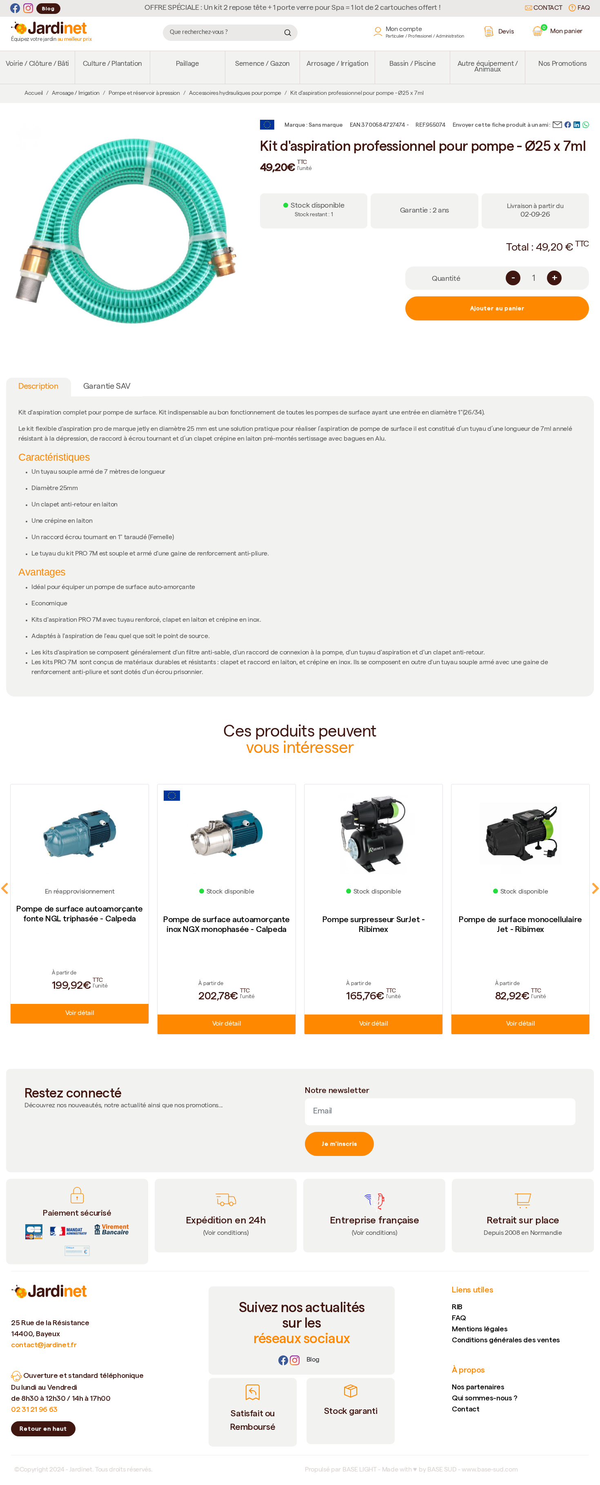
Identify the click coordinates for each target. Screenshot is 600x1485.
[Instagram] (28, 8)
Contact (547, 8)
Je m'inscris (339, 1143)
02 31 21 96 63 (34, 1409)
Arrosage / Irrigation (337, 64)
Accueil (33, 93)
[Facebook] (15, 8)
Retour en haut (43, 1428)
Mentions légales (479, 1329)
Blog (48, 8)
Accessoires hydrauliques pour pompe (235, 93)
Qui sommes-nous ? (485, 1398)
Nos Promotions (562, 64)
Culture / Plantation (112, 64)
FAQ (583, 8)
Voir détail (79, 1013)
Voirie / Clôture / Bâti (37, 64)
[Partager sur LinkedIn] (576, 124)
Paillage (187, 64)
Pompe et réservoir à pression (144, 93)
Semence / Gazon (262, 64)
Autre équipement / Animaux (488, 67)
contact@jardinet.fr (43, 1344)
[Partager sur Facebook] (567, 124)
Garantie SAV (107, 387)
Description (38, 387)
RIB (457, 1306)
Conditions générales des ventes (506, 1340)
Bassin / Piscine (412, 64)
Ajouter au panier (497, 308)
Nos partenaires (478, 1387)
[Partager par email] (557, 124)
